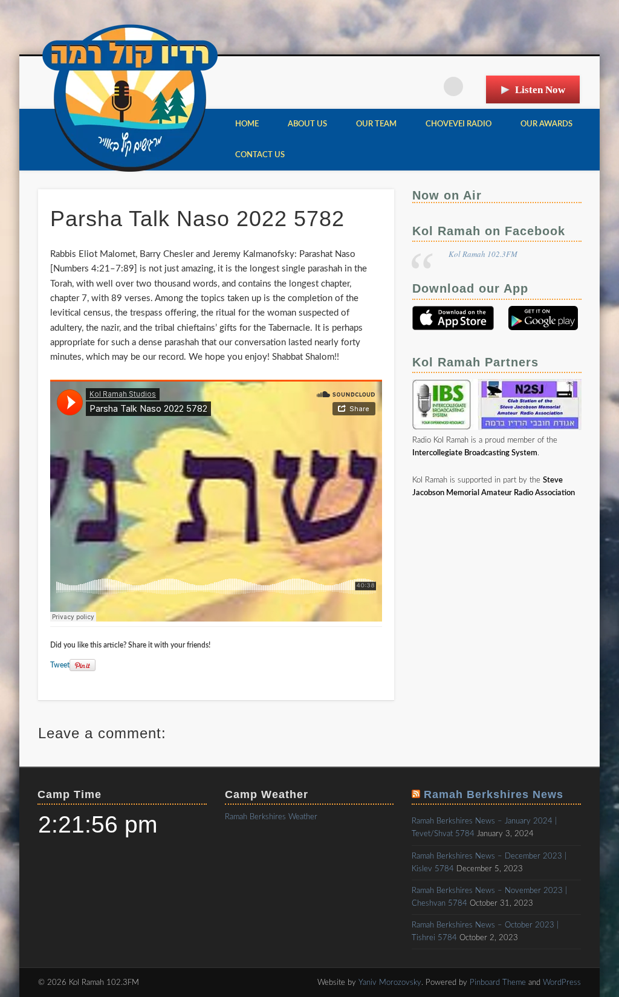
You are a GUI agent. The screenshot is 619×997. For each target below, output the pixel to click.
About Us (307, 124)
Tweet (60, 665)
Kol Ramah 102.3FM (483, 253)
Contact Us (260, 155)
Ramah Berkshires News (493, 794)
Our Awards (546, 124)
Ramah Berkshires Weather (271, 817)
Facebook (403, 86)
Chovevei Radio (458, 124)
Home (247, 124)
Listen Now (540, 90)
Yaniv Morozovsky (389, 983)
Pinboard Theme (498, 983)
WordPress (562, 983)
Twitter (428, 86)
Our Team (376, 124)
